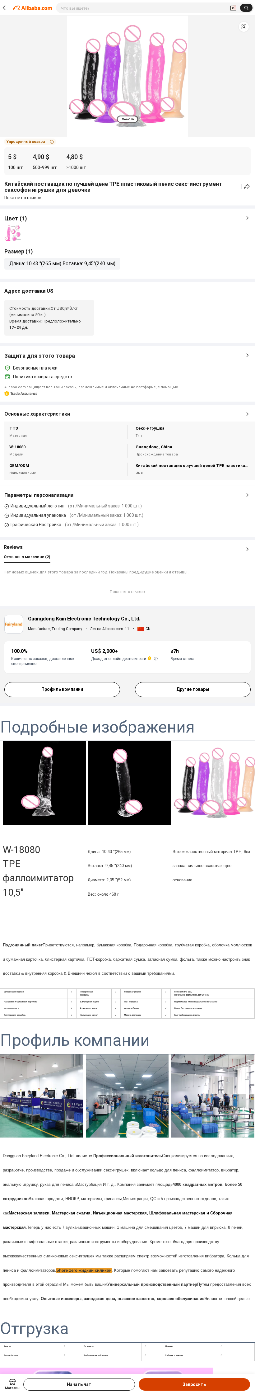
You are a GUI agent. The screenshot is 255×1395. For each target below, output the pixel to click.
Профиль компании (62, 689)
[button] (244, 27)
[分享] (247, 186)
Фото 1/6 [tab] (128, 119)
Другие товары (192, 689)
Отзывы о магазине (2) (27, 556)
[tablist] (127, 119)
